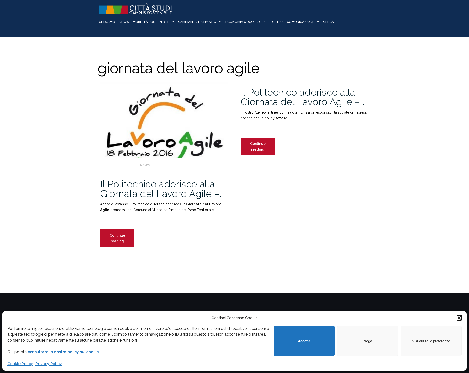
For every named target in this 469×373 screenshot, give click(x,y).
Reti (274, 22)
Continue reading (122, 240)
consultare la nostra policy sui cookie (63, 352)
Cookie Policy (20, 364)
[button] (459, 317)
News (124, 22)
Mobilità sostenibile (151, 22)
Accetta (304, 341)
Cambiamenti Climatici (197, 22)
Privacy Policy (48, 364)
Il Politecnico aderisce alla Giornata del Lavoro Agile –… (162, 188)
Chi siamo (107, 22)
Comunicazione (300, 22)
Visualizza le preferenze (431, 341)
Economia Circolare (243, 22)
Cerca (328, 22)
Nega (367, 341)
